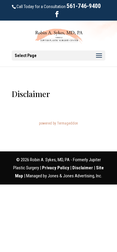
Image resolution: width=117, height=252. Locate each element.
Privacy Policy (56, 167)
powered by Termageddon (58, 123)
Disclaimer (83, 167)
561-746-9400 (84, 6)
